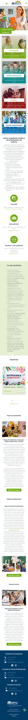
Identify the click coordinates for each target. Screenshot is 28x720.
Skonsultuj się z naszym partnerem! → (14, 209)
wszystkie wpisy (13, 403)
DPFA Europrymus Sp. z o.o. (14, 711)
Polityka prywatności (14, 714)
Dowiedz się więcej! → (14, 230)
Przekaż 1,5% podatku (14, 245)
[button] (6, 3)
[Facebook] (12, 665)
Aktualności (14, 224)
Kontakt (14, 204)
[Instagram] (16, 665)
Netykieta (14, 716)
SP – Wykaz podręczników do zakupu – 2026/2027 (12, 387)
